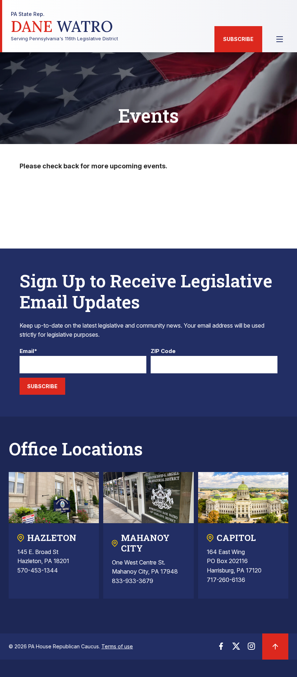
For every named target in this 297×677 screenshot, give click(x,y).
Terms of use (117, 646)
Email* (28, 351)
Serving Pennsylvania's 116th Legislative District (64, 26)
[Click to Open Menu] (279, 39)
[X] (236, 648)
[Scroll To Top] (275, 646)
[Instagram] (251, 648)
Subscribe (238, 39)
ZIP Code (163, 351)
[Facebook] (221, 648)
